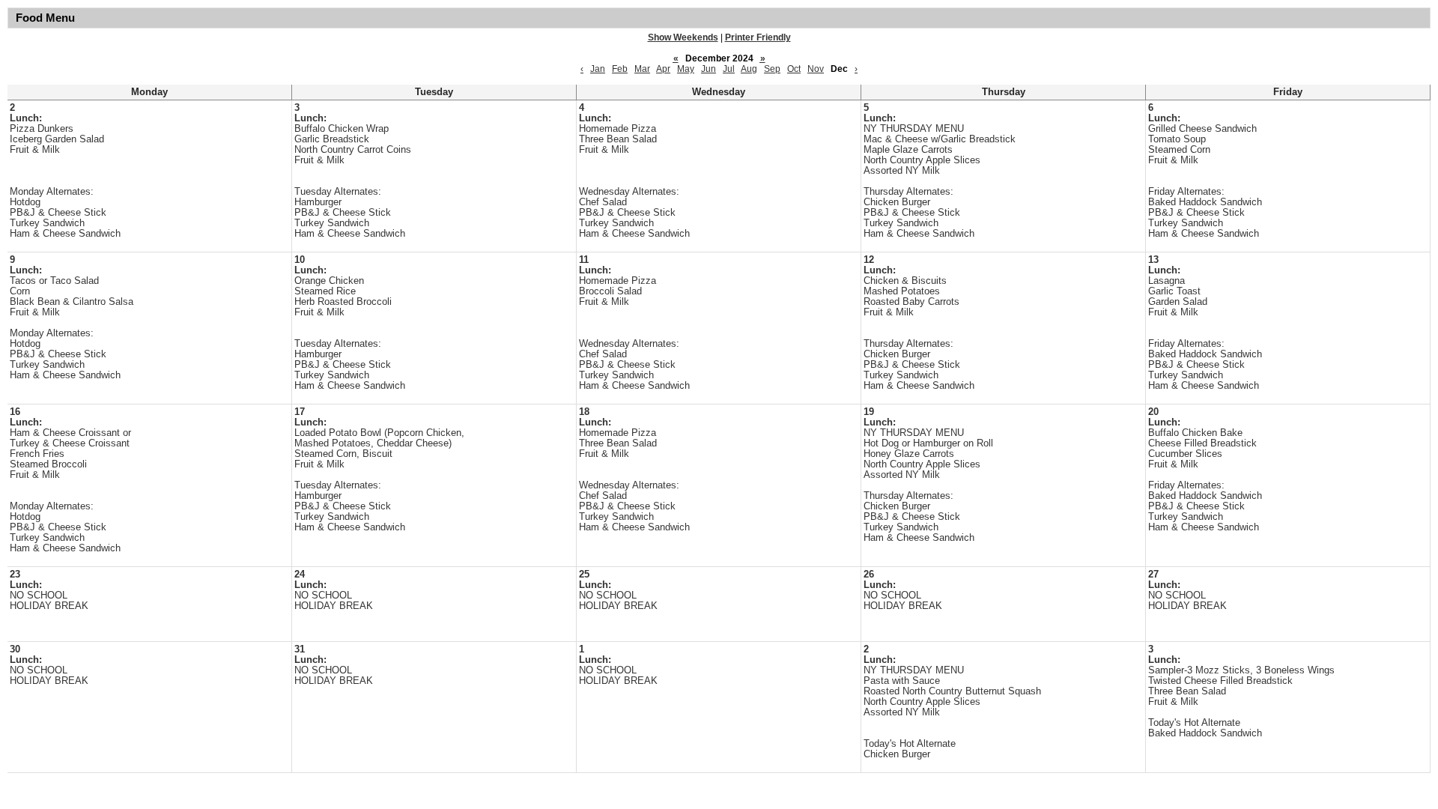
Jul (729, 69)
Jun (708, 69)
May (685, 69)
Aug (749, 69)
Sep (772, 69)
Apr (663, 69)
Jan (597, 69)
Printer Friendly (758, 37)
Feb (620, 69)
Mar (642, 69)
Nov (815, 69)
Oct (794, 69)
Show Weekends (683, 37)
